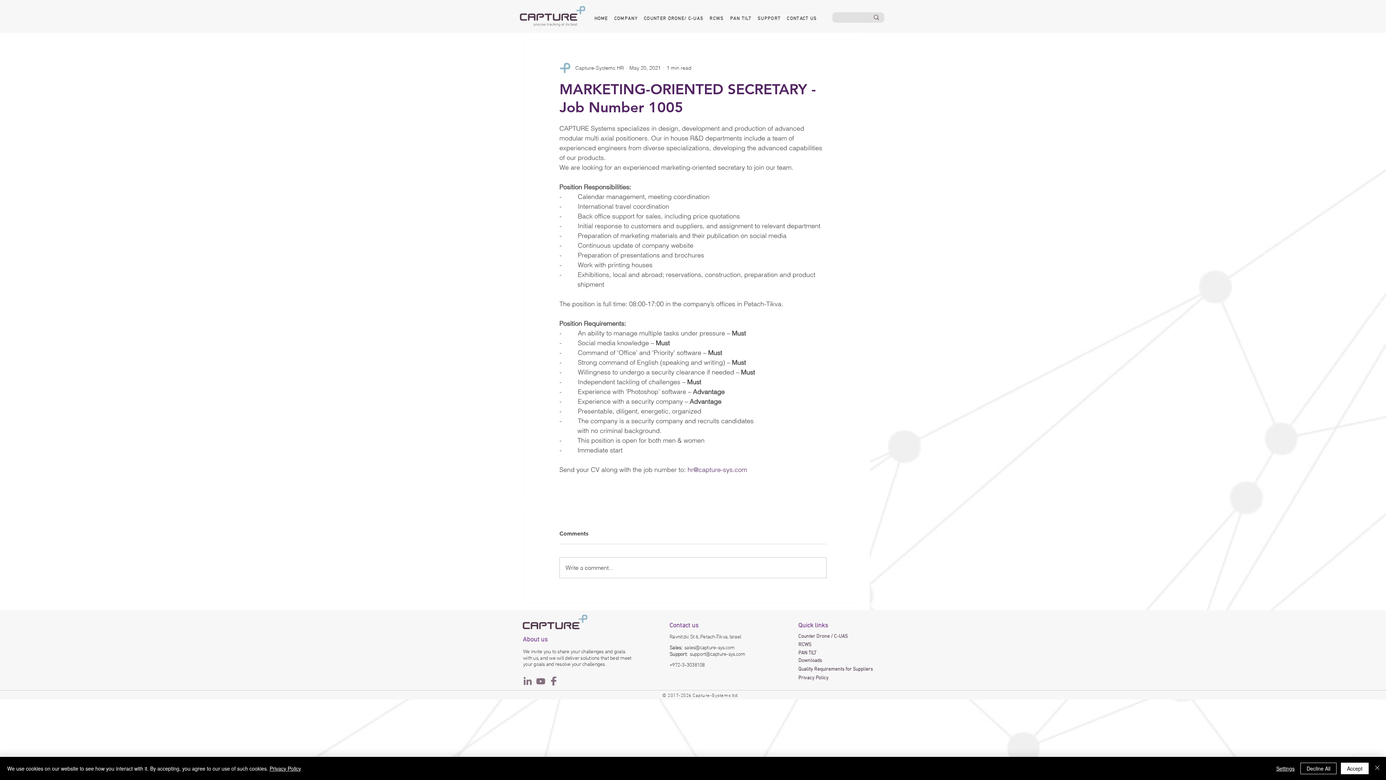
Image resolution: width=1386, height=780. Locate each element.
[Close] (1377, 768)
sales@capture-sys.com (709, 648)
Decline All (1318, 768)
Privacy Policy (285, 768)
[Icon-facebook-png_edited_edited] (553, 681)
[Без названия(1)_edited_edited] (527, 681)
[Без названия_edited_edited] (540, 681)
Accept (1355, 768)
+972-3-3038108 (687, 665)
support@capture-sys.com (717, 654)
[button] (626, 19)
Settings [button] (1285, 768)
